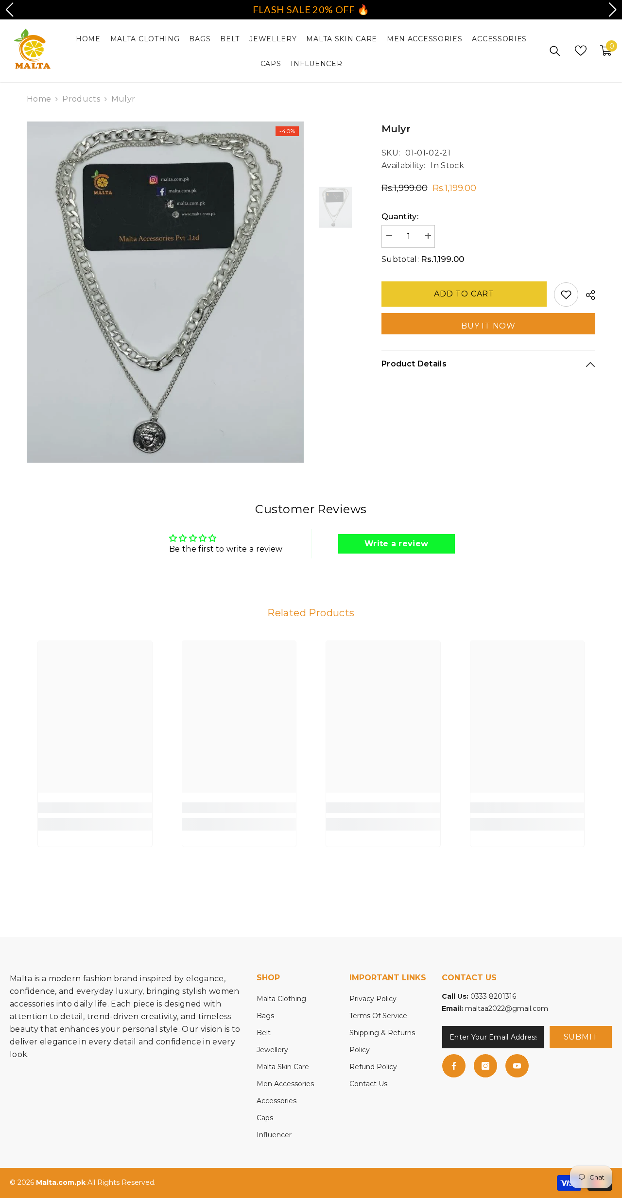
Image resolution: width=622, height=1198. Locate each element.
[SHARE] (586, 295)
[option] (165, 292)
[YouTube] (517, 1066)
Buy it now (488, 325)
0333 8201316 (493, 996)
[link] (95, 807)
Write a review (396, 543)
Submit (581, 1037)
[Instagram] (485, 1066)
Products (81, 99)
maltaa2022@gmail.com (506, 1008)
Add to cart (464, 293)
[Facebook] (454, 1066)
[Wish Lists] (581, 50)
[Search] (555, 50)
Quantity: (399, 216)
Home (39, 99)
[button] (9, 9)
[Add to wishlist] (566, 294)
